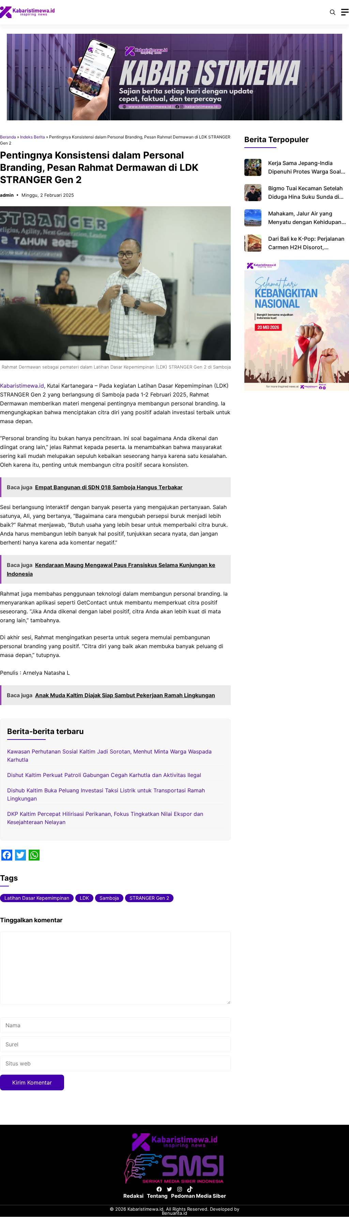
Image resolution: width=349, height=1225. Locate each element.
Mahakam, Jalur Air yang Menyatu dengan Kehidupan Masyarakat (305, 222)
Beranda (8, 136)
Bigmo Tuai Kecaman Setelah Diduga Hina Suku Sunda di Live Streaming (305, 197)
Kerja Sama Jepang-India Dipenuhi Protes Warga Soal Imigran (304, 171)
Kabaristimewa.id (22, 385)
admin (7, 195)
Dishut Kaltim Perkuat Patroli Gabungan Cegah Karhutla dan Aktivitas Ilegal (104, 775)
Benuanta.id (174, 1213)
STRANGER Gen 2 (149, 898)
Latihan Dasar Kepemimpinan (36, 898)
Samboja (109, 898)
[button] (332, 12)
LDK (84, 898)
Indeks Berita (32, 136)
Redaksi (133, 1196)
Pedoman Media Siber (198, 1196)
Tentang (157, 1196)
